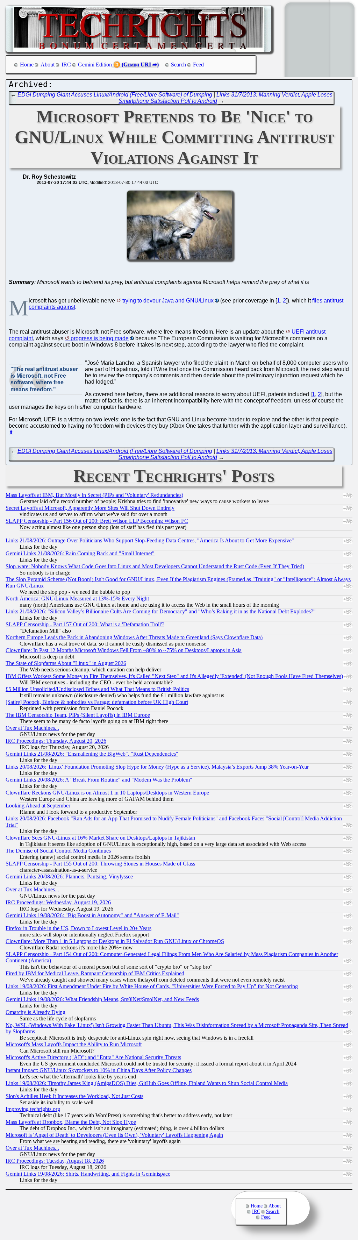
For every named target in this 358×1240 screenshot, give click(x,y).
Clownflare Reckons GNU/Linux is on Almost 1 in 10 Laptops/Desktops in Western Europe (107, 793)
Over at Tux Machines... (32, 728)
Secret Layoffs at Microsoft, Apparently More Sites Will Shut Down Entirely (90, 508)
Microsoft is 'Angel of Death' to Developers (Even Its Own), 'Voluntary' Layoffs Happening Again (114, 1135)
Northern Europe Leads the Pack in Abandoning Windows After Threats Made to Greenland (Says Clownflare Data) (134, 637)
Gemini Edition (95, 64)
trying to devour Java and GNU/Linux (168, 301)
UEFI (298, 332)
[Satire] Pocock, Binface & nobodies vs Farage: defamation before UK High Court (97, 702)
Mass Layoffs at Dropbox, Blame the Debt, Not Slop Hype (71, 1122)
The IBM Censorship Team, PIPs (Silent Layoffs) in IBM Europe (78, 715)
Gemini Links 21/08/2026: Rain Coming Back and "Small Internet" (80, 553)
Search (178, 64)
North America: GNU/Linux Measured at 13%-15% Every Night (77, 598)
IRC (66, 64)
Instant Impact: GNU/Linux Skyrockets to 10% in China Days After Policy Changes (99, 1070)
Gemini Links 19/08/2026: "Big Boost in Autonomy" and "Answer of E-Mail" (92, 915)
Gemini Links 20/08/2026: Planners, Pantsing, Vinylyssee (69, 876)
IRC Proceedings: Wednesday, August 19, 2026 (58, 902)
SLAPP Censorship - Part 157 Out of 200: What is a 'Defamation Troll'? (85, 624)
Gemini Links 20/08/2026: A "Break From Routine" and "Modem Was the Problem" (99, 780)
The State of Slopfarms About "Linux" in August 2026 (66, 663)
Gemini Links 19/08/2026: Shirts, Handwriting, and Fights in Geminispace (88, 1174)
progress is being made (100, 338)
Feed (198, 64)
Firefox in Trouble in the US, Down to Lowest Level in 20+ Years (78, 928)
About (48, 64)
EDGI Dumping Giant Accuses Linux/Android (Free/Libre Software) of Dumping (114, 95)
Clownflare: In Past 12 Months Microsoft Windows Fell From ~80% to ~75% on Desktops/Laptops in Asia (124, 650)
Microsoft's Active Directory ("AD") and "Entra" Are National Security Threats (93, 1057)
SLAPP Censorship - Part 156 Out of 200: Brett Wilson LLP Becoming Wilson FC (97, 521)
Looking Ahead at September (38, 805)
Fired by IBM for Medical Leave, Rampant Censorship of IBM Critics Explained (95, 973)
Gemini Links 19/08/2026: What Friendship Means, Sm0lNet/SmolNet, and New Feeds (102, 999)
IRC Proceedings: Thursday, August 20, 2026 (56, 741)
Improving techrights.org (33, 1109)
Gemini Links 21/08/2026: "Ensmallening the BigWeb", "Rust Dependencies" (92, 754)
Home (27, 64)
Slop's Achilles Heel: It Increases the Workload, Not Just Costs (74, 1096)
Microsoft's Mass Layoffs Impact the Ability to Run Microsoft (74, 1044)
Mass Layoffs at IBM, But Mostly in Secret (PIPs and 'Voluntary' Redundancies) (94, 495)
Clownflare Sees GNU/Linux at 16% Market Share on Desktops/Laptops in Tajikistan (100, 838)
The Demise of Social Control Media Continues (58, 851)
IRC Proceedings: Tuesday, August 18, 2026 (55, 1161)
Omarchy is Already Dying (35, 1012)
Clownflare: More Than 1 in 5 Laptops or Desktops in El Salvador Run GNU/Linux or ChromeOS (115, 941)
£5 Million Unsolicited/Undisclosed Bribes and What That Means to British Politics (97, 689)
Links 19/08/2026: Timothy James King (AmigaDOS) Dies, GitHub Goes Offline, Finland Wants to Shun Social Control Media (147, 1083)
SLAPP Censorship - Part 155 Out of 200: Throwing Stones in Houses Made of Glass (100, 864)
